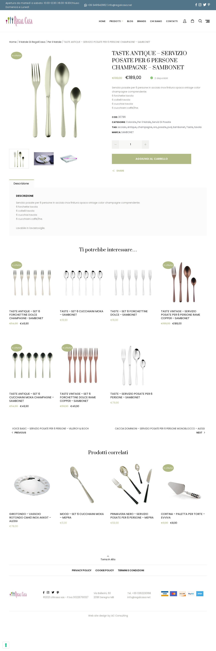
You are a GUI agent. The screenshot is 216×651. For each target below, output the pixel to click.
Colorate (131, 122)
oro (155, 127)
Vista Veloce (21, 338)
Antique (132, 127)
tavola (197, 127)
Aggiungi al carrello (152, 159)
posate (162, 127)
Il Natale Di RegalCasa (32, 42)
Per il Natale (54, 42)
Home (13, 42)
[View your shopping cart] (192, 21)
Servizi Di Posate (161, 122)
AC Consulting (119, 615)
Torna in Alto (108, 559)
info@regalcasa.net (120, 5)
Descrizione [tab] (21, 183)
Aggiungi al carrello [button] (26, 330)
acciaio (122, 127)
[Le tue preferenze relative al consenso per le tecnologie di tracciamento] (6, 645)
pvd (169, 127)
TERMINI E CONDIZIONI (131, 570)
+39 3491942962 (96, 5)
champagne (145, 127)
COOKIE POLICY (104, 570)
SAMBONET (127, 132)
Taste (189, 127)
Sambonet (179, 127)
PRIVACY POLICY (81, 570)
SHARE (120, 170)
